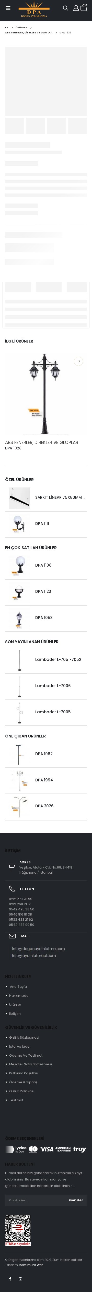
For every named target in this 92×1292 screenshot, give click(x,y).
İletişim (15, 1013)
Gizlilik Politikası (21, 1091)
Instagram (20, 1279)
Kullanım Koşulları (23, 1073)
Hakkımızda (19, 995)
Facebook (10, 1279)
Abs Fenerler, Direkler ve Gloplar (41, 442)
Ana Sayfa (18, 986)
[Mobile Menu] (8, 8)
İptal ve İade (19, 1046)
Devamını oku (78, 361)
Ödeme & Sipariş (23, 1082)
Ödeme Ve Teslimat (25, 1055)
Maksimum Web (31, 1265)
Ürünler (15, 1004)
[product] (46, 394)
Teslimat (16, 1100)
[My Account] (76, 8)
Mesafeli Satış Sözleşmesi (30, 1064)
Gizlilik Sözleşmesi (24, 1037)
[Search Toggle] (66, 8)
